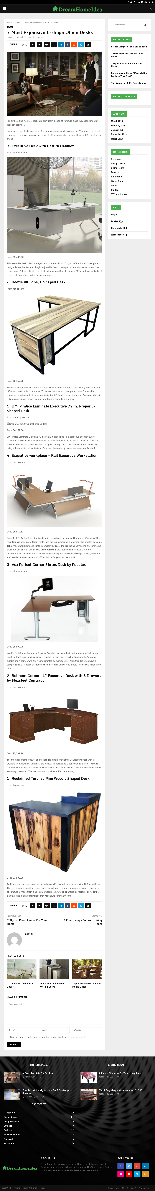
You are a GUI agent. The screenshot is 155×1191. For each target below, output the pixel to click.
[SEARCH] (145, 25)
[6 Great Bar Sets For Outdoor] (12, 1077)
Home (110, 1188)
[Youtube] (146, 2)
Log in (114, 214)
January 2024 (118, 130)
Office (10, 27)
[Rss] (152, 2)
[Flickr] (142, 2)
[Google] (135, 2)
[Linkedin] (139, 2)
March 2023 (117, 139)
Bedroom (116, 159)
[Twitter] (131, 2)
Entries (117, 221)
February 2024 (118, 125)
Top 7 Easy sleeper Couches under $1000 (120, 1090)
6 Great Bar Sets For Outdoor (37, 1073)
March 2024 (117, 121)
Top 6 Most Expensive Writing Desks (52, 985)
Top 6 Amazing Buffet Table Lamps (128, 83)
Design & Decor (118, 163)
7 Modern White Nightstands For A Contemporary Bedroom (48, 1092)
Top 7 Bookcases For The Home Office (86, 985)
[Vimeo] (149, 2)
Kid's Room (116, 176)
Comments (119, 228)
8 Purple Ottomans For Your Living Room (120, 1073)
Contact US (131, 1188)
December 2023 (119, 134)
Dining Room (117, 168)
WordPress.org (119, 235)
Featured (115, 172)
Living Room (117, 181)
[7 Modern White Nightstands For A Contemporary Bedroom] (12, 1094)
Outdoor (115, 190)
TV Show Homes (119, 194)
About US (120, 1188)
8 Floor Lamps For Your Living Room (82, 922)
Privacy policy (144, 1188)
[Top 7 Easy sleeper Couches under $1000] (89, 1094)
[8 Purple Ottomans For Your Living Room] (89, 1077)
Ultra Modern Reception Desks (20, 985)
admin (12, 37)
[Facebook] (128, 2)
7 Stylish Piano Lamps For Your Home (27, 922)
